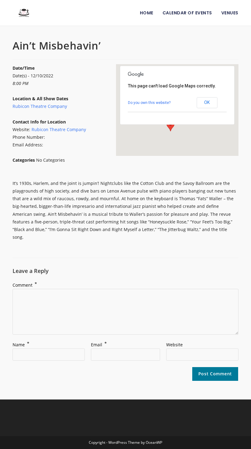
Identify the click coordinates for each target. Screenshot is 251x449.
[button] (170, 125)
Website (174, 345)
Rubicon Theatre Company (40, 106)
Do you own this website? (149, 103)
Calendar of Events (187, 13)
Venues (229, 13)
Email (99, 345)
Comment (25, 285)
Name (21, 345)
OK (207, 102)
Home (146, 13)
